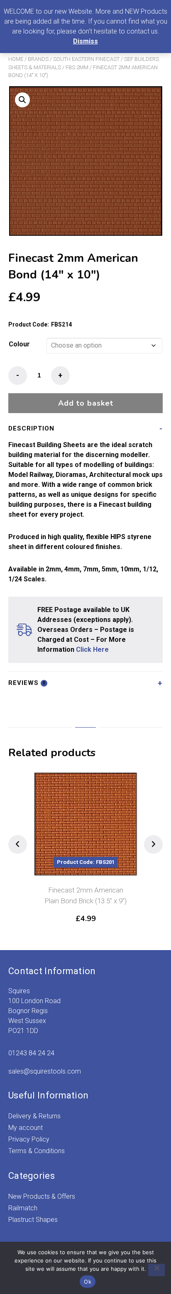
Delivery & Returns (34, 1116)
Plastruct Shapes (33, 1220)
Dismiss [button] (85, 41)
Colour (19, 344)
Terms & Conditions (36, 1151)
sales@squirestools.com (44, 1071)
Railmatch (22, 1208)
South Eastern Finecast (86, 59)
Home (15, 59)
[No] (156, 1270)
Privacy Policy (28, 1139)
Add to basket (85, 403)
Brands (38, 59)
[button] (22, 99)
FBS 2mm (77, 67)
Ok (87, 1281)
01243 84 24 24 (31, 1053)
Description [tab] (31, 428)
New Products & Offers (41, 1196)
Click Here (92, 649)
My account (25, 1128)
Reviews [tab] (27, 683)
